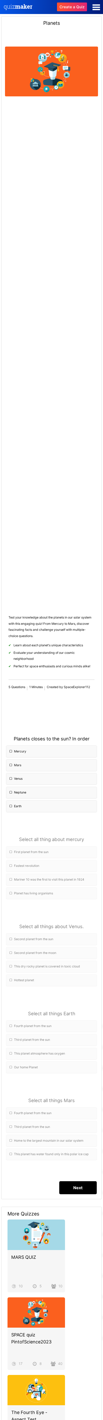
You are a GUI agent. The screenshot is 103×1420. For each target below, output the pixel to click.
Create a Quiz (72, 7)
